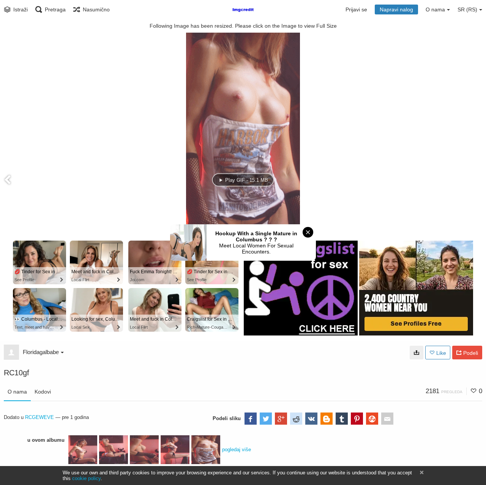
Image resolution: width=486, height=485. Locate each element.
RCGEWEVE (39, 417)
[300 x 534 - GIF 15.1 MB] (416, 352)
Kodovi (43, 392)
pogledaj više (236, 449)
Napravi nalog (396, 9)
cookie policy (86, 478)
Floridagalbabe (41, 352)
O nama (17, 392)
